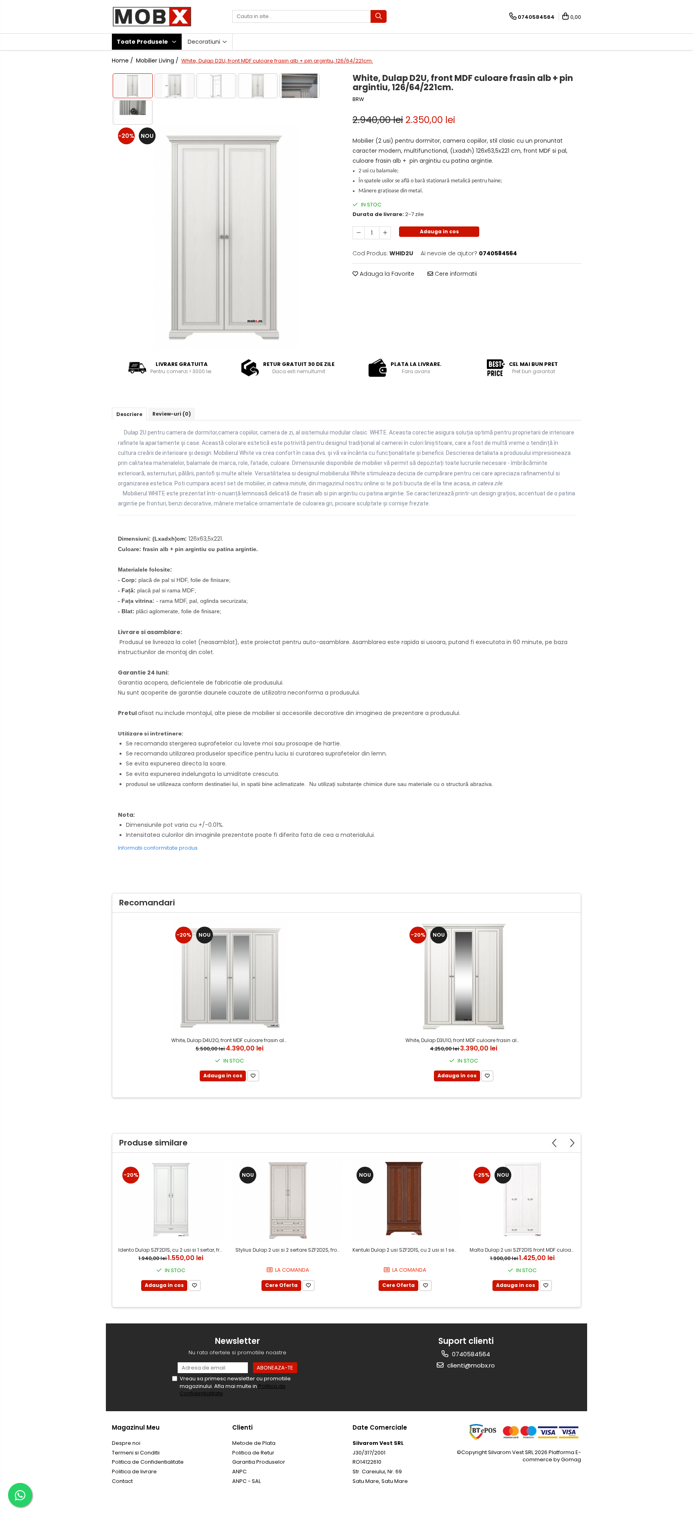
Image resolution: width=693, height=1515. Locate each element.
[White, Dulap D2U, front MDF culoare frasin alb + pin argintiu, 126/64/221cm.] (226, 237)
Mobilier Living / (158, 61)
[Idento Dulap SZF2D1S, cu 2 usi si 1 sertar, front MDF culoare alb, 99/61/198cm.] (170, 1201)
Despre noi (126, 1443)
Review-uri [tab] (171, 413)
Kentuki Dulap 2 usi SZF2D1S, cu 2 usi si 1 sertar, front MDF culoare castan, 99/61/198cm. (406, 1249)
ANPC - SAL (246, 1481)
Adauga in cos (439, 231)
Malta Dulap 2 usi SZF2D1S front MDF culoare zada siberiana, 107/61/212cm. (523, 1249)
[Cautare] (379, 16)
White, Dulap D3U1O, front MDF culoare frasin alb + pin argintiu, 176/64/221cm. (464, 1040)
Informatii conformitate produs (158, 848)
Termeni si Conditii (136, 1452)
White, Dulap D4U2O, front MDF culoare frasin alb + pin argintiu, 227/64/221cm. (230, 1040)
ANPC (239, 1471)
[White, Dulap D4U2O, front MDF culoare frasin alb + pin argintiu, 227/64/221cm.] (229, 977)
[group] (226, 237)
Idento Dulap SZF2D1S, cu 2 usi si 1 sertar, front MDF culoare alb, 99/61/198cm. (171, 1249)
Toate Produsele (143, 42)
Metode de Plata (254, 1443)
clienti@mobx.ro (470, 1365)
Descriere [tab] (129, 414)
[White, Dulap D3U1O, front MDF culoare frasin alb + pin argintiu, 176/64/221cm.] (463, 977)
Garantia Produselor (258, 1462)
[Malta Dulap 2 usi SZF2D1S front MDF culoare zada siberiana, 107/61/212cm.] (522, 1201)
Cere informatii (455, 274)
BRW (358, 99)
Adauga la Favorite (386, 274)
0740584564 (470, 1354)
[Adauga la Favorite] (253, 1076)
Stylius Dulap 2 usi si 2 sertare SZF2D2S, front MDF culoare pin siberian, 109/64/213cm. (288, 1249)
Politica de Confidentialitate (148, 1462)
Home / (123, 61)
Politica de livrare (134, 1471)
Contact (122, 1481)
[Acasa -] (152, 16)
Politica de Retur (253, 1452)
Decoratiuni (205, 42)
